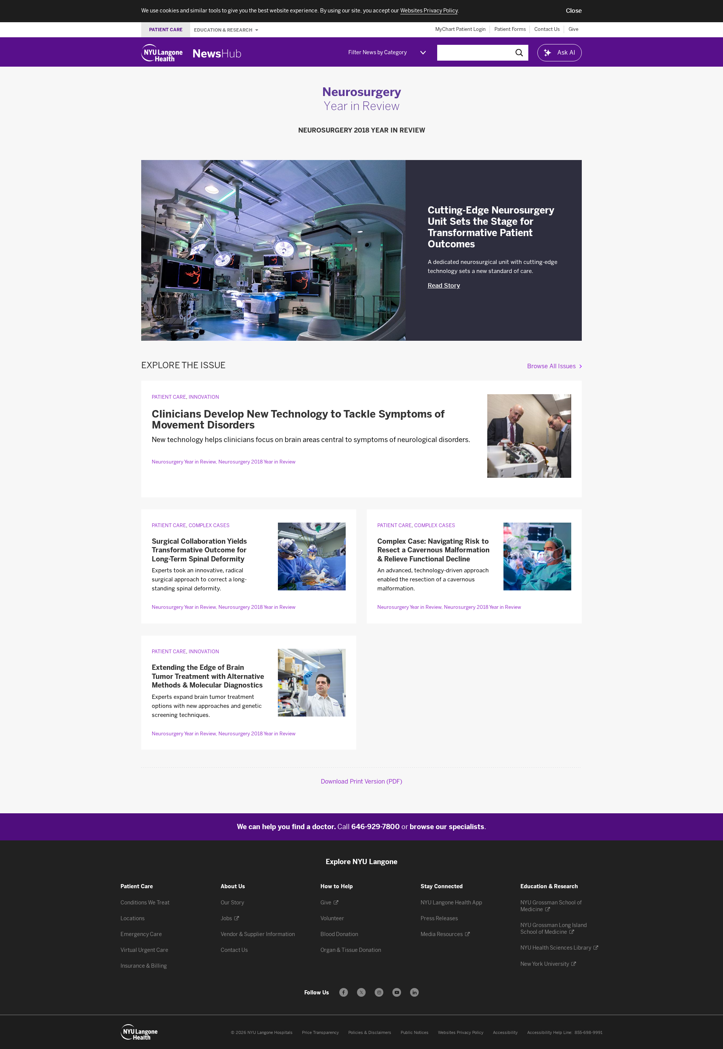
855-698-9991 (588, 1032)
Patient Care (169, 397)
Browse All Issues (551, 366)
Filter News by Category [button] (377, 52)
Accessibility (505, 1032)
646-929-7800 (375, 827)
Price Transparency (320, 1032)
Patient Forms (510, 29)
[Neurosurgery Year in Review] (361, 109)
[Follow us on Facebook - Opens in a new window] (343, 992)
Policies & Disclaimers (369, 1032)
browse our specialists (447, 827)
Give (573, 29)
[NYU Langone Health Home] (162, 52)
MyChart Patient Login (460, 29)
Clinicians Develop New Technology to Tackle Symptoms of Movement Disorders (298, 419)
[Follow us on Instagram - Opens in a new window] (379, 992)
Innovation (204, 397)
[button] (574, 11)
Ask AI (566, 52)
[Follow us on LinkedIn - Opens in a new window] (414, 992)
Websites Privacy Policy (461, 1032)
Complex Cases (209, 525)
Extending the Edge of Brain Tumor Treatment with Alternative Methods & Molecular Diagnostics (208, 676)
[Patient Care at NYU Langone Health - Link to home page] (139, 1032)
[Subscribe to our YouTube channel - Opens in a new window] (396, 992)
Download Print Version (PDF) (361, 781)
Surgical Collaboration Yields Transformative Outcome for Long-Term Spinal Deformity (199, 550)
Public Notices (415, 1032)
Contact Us (547, 29)
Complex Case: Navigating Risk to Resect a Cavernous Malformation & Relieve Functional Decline (433, 550)
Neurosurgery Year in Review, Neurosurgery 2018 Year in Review (224, 462)
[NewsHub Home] (217, 53)
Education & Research (223, 29)
